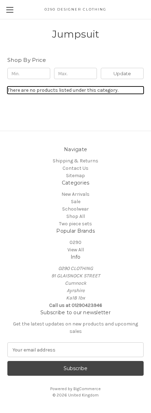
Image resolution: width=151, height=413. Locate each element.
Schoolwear (75, 209)
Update (122, 73)
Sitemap (75, 176)
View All (75, 250)
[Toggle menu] (9, 9)
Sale (75, 202)
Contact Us (75, 168)
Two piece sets (75, 224)
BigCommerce (87, 388)
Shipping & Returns (75, 161)
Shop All (75, 216)
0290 (75, 242)
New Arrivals (75, 194)
